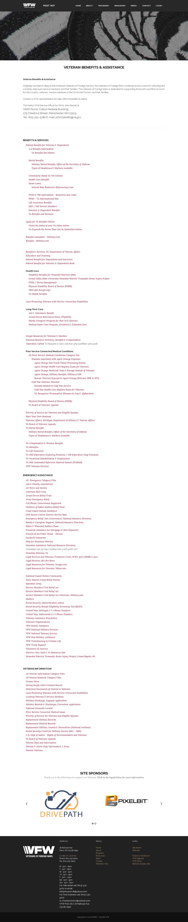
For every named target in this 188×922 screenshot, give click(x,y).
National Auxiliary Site (141, 864)
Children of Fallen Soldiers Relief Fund (45, 507)
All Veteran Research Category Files (43, 677)
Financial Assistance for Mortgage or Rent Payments (52, 530)
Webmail (136, 850)
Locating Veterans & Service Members (45, 696)
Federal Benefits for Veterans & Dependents (47, 145)
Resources (100, 856)
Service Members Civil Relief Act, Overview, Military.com (54, 595)
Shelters (30, 599)
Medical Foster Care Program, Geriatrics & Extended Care (58, 324)
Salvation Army (33, 583)
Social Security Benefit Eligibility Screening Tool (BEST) (54, 606)
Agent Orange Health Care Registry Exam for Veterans (61, 366)
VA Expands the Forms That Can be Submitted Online (55, 229)
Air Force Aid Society (36, 488)
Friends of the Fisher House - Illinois (44, 533)
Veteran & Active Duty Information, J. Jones (47, 746)
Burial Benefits (36, 160)
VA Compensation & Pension (40, 443)
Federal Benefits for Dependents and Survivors (49, 259)
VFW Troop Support (36, 645)
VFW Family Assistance (37, 625)
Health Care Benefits (39, 179)
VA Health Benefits (38, 294)
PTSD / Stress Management (43, 282)
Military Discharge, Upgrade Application (46, 700)
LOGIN (158, 6)
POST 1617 (49, 5)
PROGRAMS (103, 6)
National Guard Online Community (44, 576)
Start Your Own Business (38, 416)
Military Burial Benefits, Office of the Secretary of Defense (61, 164)
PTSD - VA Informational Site (43, 198)
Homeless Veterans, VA (37, 553)
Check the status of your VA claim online (49, 225)
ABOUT (89, 6)
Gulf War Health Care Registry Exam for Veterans (59, 389)
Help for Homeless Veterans (39, 541)
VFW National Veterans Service (41, 633)
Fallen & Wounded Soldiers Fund (42, 526)
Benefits (59, 443)
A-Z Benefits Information (41, 149)
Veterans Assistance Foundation (41, 618)
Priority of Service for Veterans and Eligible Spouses (52, 412)
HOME (78, 6)
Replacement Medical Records (41, 723)
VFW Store (136, 861)
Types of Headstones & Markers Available (52, 168)
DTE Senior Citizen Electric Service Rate (46, 514)
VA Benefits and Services (41, 214)
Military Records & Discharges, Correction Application (53, 704)
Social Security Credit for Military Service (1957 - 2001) (53, 731)
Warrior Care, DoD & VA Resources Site (45, 652)
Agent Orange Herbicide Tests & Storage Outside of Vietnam (64, 370)
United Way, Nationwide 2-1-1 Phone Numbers (49, 614)
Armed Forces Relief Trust (39, 495)
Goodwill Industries (36, 537)
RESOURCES (119, 6)
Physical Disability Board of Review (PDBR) (50, 286)
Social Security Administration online (45, 602)
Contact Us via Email (67, 856)
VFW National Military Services (42, 629)
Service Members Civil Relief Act (42, 587)
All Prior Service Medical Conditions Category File (54, 355)
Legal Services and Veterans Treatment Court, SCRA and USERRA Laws (62, 556)
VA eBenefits (32, 447)
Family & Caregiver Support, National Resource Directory (54, 522)
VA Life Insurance (35, 451)
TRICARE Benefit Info (39, 290)
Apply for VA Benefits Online (40, 221)
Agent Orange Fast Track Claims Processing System (60, 362)
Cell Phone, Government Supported (43, 503)
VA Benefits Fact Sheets (43, 152)
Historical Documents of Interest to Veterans (48, 689)
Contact (99, 861)
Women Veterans (34, 750)
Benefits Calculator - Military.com (43, 237)
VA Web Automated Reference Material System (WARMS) (54, 462)
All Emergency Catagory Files (41, 480)
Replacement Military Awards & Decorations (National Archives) (58, 727)
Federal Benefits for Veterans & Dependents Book (50, 263)
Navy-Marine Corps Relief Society (43, 579)
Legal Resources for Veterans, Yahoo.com (46, 568)
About (98, 850)
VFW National (138, 858)
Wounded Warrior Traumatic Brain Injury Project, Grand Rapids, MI (60, 656)
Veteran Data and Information (41, 742)
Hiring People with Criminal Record (44, 685)
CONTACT (146, 6)
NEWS (133, 6)
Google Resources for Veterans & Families (46, 336)
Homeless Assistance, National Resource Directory (50, 545)
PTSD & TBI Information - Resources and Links (52, 194)
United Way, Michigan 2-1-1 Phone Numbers (48, 610)
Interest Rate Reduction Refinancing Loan (52, 187)
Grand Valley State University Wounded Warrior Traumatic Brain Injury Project (69, 278)
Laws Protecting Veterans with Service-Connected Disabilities (57, 301)
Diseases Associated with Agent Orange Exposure (56, 359)
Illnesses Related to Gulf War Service (52, 385)
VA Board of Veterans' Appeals (43, 405)
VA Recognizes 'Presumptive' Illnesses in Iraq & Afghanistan (64, 393)
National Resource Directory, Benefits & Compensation (53, 339)
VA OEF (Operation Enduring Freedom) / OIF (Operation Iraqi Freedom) (62, 454)
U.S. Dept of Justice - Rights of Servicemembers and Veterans (56, 735)
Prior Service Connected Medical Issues (45, 712)
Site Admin (136, 848)
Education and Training (38, 255)
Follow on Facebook (141, 856)
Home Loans (35, 183)
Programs (100, 853)
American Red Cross (36, 491)
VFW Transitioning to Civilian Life (43, 641)
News (98, 858)
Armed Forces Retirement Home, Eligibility (50, 317)
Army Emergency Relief (37, 499)
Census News (32, 681)
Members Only (102, 864)
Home (98, 848)
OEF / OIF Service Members (43, 206)
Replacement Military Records (41, 719)
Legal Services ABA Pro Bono (40, 560)
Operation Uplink (35, 343)
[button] (26, 803)
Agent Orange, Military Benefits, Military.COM (57, 374)
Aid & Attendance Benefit (41, 313)
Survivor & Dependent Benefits (44, 210)
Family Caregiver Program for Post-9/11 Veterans (53, 320)
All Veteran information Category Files (45, 673)
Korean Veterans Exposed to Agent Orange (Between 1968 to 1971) (66, 378)
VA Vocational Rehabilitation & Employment (48, 458)
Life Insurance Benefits (40, 202)
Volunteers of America (37, 648)
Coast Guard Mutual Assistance (41, 510)
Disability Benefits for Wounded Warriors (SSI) (52, 274)
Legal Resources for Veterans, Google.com (46, 564)
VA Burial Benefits (35, 428)
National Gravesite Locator (39, 708)
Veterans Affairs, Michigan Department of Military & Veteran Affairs (60, 420)
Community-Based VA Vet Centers (46, 175)
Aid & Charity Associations (39, 484)
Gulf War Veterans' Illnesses (45, 382)
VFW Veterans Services (37, 466)
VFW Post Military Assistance (40, 637)
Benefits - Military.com (37, 240)
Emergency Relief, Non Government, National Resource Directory (58, 518)
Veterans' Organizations (38, 622)
